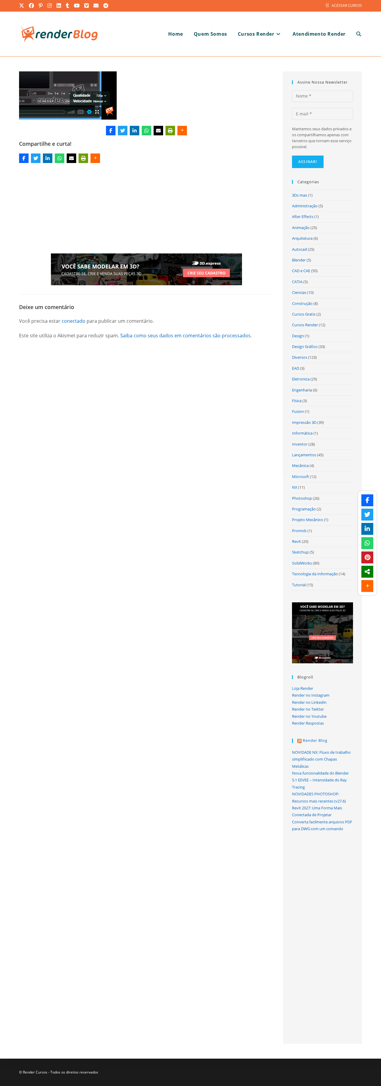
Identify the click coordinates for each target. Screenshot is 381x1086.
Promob (299, 530)
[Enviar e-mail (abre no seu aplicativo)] (96, 6)
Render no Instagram (311, 695)
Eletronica (301, 379)
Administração (305, 206)
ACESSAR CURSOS (347, 5)
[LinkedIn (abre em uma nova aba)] (59, 6)
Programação (304, 509)
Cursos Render (305, 324)
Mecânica (300, 465)
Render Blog (315, 740)
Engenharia (302, 390)
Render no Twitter (308, 709)
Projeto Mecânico (307, 519)
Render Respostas (308, 723)
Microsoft (300, 476)
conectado (73, 321)
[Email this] (158, 130)
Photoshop (302, 498)
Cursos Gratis (304, 314)
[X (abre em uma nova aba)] (23, 6)
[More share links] (182, 130)
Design (298, 336)
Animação (301, 227)
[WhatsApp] (146, 130)
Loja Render (302, 688)
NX (294, 487)
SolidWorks (302, 563)
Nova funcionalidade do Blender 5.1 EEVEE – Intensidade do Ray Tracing (320, 780)
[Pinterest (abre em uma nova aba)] (41, 6)
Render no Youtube (309, 716)
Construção (302, 303)
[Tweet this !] (122, 130)
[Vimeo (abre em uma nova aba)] (86, 6)
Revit (296, 541)
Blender (299, 260)
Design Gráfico (305, 346)
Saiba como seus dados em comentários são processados (185, 335)
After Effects (302, 216)
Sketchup (300, 552)
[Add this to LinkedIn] (134, 130)
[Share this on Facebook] (110, 130)
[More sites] (367, 572)
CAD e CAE (301, 270)
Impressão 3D (304, 422)
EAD (295, 368)
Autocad (299, 249)
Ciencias (299, 292)
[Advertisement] (146, 209)
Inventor (299, 444)
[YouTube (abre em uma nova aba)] (77, 6)
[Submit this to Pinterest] (367, 557)
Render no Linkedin (309, 702)
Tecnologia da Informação (315, 573)
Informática (302, 433)
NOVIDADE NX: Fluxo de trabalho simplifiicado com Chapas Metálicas (321, 759)
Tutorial (299, 584)
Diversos (299, 357)
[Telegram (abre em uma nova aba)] (106, 6)
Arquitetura (302, 238)
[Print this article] (170, 130)
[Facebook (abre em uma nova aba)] (32, 6)
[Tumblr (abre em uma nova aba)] (68, 6)
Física (297, 400)
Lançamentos (304, 454)
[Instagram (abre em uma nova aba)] (49, 6)
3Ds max (299, 195)
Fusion (298, 411)
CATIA (297, 281)
